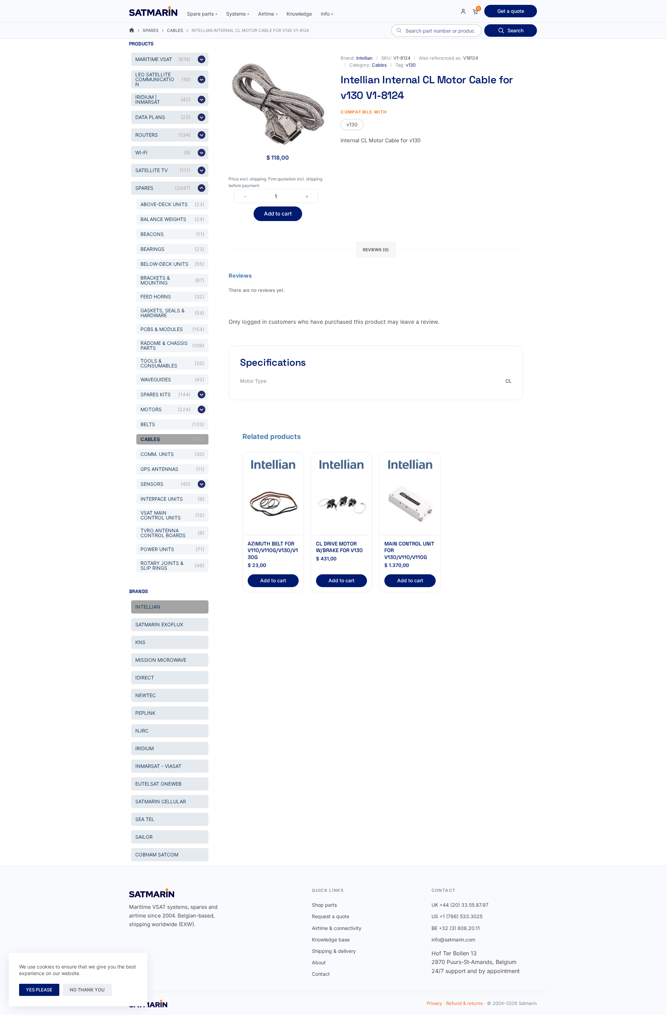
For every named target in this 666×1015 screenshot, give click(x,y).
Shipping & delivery (334, 951)
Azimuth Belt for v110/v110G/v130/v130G (273, 550)
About (319, 962)
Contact (321, 974)
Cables (379, 65)
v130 (411, 65)
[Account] (463, 11)
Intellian (364, 58)
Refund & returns (464, 1003)
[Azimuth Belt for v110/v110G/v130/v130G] (273, 505)
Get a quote (510, 11)
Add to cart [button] (273, 580)
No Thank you (87, 989)
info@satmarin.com (453, 939)
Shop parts (324, 905)
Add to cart (278, 213)
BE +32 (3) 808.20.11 (456, 928)
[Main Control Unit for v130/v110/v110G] (409, 505)
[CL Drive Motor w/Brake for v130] (341, 505)
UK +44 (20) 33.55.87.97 (460, 905)
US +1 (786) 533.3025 (457, 916)
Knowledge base (331, 939)
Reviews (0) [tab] (376, 249)
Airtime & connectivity (336, 928)
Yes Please (39, 989)
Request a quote (330, 916)
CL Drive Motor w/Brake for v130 (339, 547)
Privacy (434, 1003)
